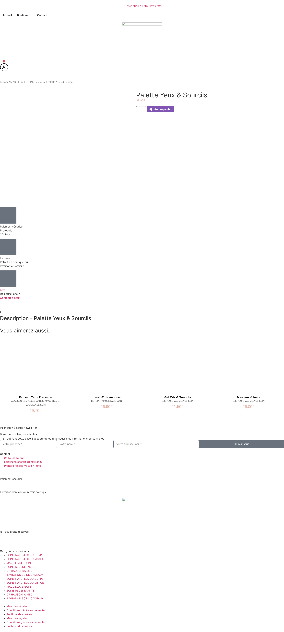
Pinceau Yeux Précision (35, 397)
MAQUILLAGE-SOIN (21, 82)
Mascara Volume (248, 397)
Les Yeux (40, 82)
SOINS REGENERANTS (21, 567)
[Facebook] (4, 540)
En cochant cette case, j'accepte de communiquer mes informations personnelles (53, 438)
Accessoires (36, 401)
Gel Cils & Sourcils (177, 397)
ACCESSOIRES (19, 401)
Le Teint (96, 401)
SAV (2, 289)
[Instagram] (13, 540)
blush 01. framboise (106, 397)
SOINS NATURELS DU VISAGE (25, 559)
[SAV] (8, 278)
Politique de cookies (19, 614)
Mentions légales (17, 606)
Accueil (4, 82)
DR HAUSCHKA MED (20, 570)
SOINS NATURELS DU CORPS (25, 555)
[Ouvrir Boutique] (30, 15)
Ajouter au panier (160, 109)
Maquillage (52, 401)
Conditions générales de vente (26, 610)
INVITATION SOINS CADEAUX (25, 574)
